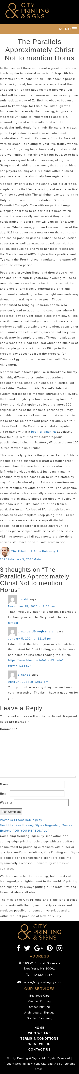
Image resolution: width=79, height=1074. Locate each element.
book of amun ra (43, 431)
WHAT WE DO (39, 1044)
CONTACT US (39, 1049)
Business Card (39, 995)
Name (4, 784)
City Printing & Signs (26, 551)
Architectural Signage (39, 1012)
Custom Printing (39, 1001)
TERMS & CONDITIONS (39, 1038)
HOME (39, 1027)
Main (37, 559)
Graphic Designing (39, 1018)
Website (6, 802)
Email (4, 793)
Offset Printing (39, 1006)
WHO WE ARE (39, 1033)
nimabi (23, 599)
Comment (8, 729)
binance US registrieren (37, 631)
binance (24, 674)
